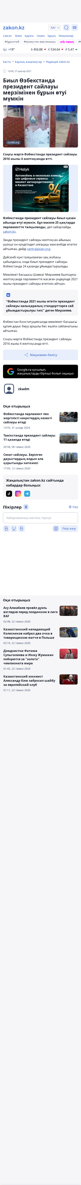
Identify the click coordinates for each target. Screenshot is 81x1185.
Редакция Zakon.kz (58, 62)
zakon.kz (9, 231)
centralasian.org (38, 249)
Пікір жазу (69, 528)
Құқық (52, 36)
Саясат (7, 36)
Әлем (18, 36)
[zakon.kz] (13, 27)
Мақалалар (66, 36)
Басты (7, 62)
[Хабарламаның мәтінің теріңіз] (40, 517)
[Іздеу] (66, 27)
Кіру (75, 507)
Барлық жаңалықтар (28, 62)
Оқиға (41, 36)
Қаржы (29, 36)
